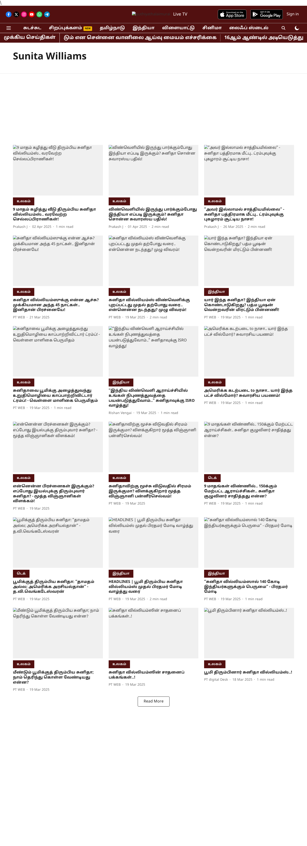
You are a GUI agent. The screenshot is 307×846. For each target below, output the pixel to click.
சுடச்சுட (32, 28)
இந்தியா (143, 28)
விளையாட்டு (178, 28)
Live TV (180, 14)
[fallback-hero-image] (58, 170)
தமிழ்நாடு (112, 28)
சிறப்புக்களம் (65, 28)
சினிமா (212, 28)
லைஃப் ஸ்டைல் (248, 28)
